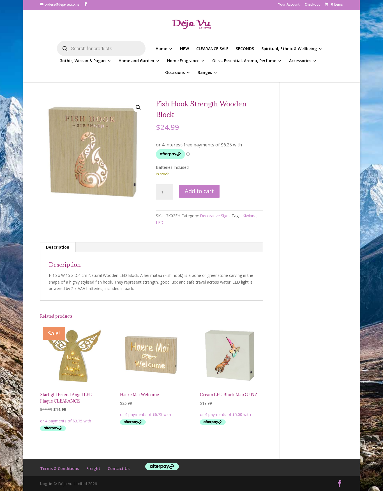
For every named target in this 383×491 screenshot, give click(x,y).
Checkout (312, 5)
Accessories (300, 61)
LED (159, 222)
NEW (184, 49)
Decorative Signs (215, 215)
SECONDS (245, 49)
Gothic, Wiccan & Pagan (82, 61)
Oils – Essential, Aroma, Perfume (244, 61)
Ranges (205, 73)
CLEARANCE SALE (212, 49)
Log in (46, 483)
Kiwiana (250, 215)
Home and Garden (136, 61)
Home (161, 49)
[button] (138, 107)
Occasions (175, 73)
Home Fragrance (183, 61)
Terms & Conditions (59, 468)
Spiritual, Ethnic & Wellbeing (289, 49)
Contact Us (119, 468)
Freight (93, 468)
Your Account (289, 5)
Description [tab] (57, 247)
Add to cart (199, 191)
